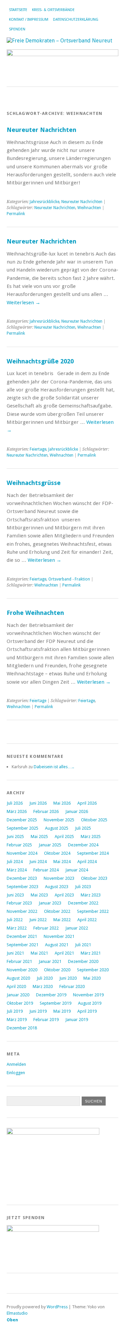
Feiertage (38, 449)
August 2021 (56, 944)
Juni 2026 (38, 803)
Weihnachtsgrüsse (34, 482)
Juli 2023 (83, 886)
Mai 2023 (39, 894)
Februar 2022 (46, 928)
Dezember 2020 (83, 961)
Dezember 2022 (83, 902)
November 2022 (22, 911)
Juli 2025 (83, 828)
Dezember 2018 (22, 1027)
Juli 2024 (15, 861)
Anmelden (16, 1064)
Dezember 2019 (51, 994)
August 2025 (56, 828)
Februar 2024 (46, 869)
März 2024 (17, 869)
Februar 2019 (46, 1019)
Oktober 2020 (57, 969)
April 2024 (87, 861)
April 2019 (87, 1011)
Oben (12, 1319)
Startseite (18, 10)
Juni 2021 (15, 953)
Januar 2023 (50, 902)
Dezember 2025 (22, 819)
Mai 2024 (62, 861)
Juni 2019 (38, 1011)
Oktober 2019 (20, 1003)
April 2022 (87, 919)
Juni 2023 (15, 894)
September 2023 (22, 886)
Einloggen (16, 1072)
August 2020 (18, 978)
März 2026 (17, 811)
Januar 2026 (76, 811)
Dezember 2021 (22, 936)
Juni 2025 (15, 836)
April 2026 (87, 803)
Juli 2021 (83, 944)
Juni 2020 (68, 978)
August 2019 (89, 1003)
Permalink (16, 213)
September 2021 (22, 944)
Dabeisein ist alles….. (54, 766)
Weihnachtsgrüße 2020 (40, 361)
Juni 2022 (38, 919)
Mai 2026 (62, 803)
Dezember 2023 (22, 878)
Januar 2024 (76, 869)
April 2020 (16, 986)
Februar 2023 (19, 902)
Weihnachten (89, 207)
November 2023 (59, 878)
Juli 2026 (15, 803)
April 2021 (64, 953)
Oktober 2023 (94, 878)
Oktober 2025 (94, 819)
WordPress (57, 1306)
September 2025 (22, 828)
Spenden (17, 29)
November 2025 (59, 819)
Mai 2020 (92, 978)
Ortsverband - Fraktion (69, 579)
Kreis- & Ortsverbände (53, 10)
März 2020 (43, 986)
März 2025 (91, 836)
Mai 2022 (62, 919)
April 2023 (64, 894)
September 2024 (93, 853)
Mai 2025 (39, 836)
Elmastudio (17, 1313)
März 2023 (91, 894)
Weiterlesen (23, 303)
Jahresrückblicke (44, 201)
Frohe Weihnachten (35, 612)
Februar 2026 (46, 811)
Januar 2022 (76, 928)
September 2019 (55, 1003)
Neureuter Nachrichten (41, 129)
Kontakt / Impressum (28, 19)
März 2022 (17, 928)
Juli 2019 (15, 1011)
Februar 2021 (19, 961)
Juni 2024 (38, 861)
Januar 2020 (18, 994)
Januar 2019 (76, 1019)
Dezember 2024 (83, 844)
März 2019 (17, 1019)
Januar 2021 (50, 961)
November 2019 (88, 994)
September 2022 (93, 911)
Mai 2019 (62, 1011)
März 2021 (91, 953)
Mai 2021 (39, 953)
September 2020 (93, 969)
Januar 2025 (50, 844)
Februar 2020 (72, 986)
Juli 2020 (45, 978)
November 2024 (22, 853)
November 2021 (59, 936)
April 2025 (64, 836)
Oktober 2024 (57, 853)
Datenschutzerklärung (75, 19)
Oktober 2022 (57, 911)
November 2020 (22, 969)
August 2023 (56, 886)
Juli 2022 (15, 919)
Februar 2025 (19, 844)
